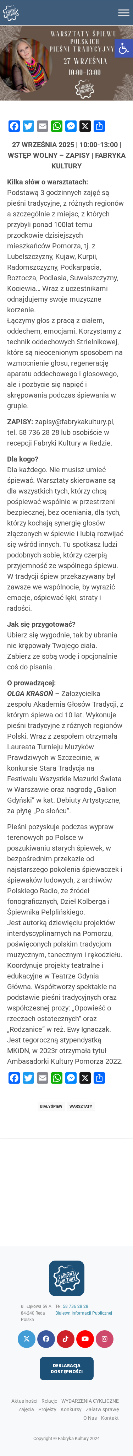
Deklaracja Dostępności (67, 1369)
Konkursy (71, 1409)
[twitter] (26, 1339)
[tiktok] (65, 1339)
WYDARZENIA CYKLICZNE (90, 1401)
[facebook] (46, 1339)
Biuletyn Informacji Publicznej (83, 1313)
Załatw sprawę (102, 1409)
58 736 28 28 (75, 1306)
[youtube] (85, 1339)
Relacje (49, 1401)
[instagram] (104, 1339)
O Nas (90, 1418)
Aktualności (24, 1401)
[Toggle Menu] (123, 12)
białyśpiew (51, 1106)
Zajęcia (26, 1409)
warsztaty (81, 1106)
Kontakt (110, 1418)
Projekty (47, 1409)
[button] (124, 48)
